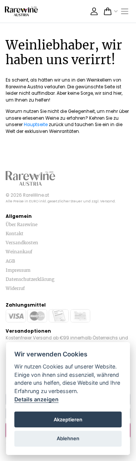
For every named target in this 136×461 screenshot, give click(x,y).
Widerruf (15, 288)
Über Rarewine (21, 224)
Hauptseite (36, 125)
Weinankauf (19, 251)
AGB (10, 261)
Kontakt (14, 233)
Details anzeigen (36, 399)
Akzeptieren (68, 419)
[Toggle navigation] (125, 11)
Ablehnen (68, 438)
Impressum (18, 270)
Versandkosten (22, 242)
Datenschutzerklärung (30, 279)
